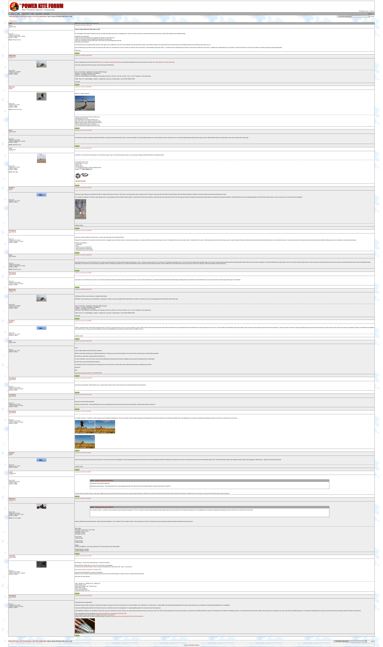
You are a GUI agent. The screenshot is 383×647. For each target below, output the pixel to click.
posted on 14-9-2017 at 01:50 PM (83, 595)
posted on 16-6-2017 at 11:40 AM (83, 272)
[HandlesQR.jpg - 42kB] (80, 218)
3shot (10, 148)
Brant (10, 25)
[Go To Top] (373, 641)
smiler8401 (12, 556)
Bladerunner (12, 55)
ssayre (11, 472)
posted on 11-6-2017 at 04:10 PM (83, 130)
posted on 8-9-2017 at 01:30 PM (83, 471)
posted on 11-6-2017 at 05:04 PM (83, 148)
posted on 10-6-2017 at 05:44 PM (83, 25)
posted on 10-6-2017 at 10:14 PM (83, 55)
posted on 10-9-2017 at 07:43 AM (83, 555)
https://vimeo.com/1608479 (107, 615)
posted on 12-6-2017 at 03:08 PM (83, 230)
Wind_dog (11, 87)
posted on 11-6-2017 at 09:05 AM (83, 86)
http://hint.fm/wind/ (80, 181)
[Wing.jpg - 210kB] (85, 110)
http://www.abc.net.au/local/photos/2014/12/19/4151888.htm (127, 616)
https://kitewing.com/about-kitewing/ (165, 62)
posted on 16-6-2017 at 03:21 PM (83, 289)
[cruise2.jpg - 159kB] (105, 433)
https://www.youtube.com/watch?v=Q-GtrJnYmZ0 (88, 569)
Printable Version (13, 21)
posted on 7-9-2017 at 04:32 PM (83, 411)
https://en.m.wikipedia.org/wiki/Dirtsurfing (109, 62)
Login (367, 11)
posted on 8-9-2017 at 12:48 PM (83, 452)
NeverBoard (12, 230)
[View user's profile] (77, 53)
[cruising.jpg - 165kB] (85, 433)
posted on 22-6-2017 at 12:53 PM (83, 378)
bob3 (10, 341)
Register (372, 11)
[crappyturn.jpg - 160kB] (85, 448)
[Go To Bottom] (372, 16)
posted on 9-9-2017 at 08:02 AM (83, 498)
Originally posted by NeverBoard (104, 480)
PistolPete (12, 187)
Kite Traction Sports (26, 16)
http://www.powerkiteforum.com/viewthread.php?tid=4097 (111, 613)
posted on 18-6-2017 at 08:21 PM (83, 341)
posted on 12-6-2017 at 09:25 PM (83, 255)
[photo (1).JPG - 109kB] (85, 633)
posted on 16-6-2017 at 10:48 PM (83, 320)
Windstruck (12, 498)
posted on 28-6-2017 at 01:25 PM (83, 394)
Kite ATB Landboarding (39, 16)
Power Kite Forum (14, 16)
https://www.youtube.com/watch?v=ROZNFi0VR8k (88, 373)
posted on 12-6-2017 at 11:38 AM (83, 187)
